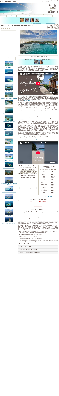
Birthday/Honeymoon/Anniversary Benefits (38, 203)
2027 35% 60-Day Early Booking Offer (38, 201)
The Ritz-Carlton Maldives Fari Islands (9, 192)
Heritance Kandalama (28, 100)
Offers (48, 15)
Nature (39, 15)
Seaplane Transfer (25, 177)
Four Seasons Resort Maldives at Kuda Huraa (8, 98)
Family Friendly (24, 169)
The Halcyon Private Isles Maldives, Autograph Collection (8, 184)
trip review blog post (40, 139)
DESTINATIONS (45, 1)
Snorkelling (32, 177)
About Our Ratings (48, 196)
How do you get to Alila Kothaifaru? (38, 246)
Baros (9, 82)
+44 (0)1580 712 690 (50, 23)
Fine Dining (22, 171)
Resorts (21, 15)
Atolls (30, 15)
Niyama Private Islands (8, 160)
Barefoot (27, 165)
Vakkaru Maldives (8, 207)
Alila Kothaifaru (8, 67)
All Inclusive (21, 165)
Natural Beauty (26, 173)
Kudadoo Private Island (8, 129)
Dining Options (23, 167)
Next (53, 42)
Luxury (20, 173)
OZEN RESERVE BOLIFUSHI (8, 168)
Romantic (23, 175)
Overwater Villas (33, 173)
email (34, 23)
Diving (28, 167)
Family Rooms (32, 169)
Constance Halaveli (8, 90)
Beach (31, 165)
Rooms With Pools (31, 175)
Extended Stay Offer (38, 206)
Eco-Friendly (33, 167)
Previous (22, 42)
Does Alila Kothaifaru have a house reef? (38, 249)
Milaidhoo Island (9, 144)
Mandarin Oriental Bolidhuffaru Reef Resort (9, 137)
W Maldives (9, 215)
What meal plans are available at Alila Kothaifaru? (38, 252)
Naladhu (8, 152)
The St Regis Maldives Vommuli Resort (9, 199)
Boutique (35, 165)
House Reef (28, 171)
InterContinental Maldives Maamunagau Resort (8, 113)
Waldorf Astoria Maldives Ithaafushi (8, 223)
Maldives (11, 15)
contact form (38, 23)
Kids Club (34, 171)
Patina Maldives (9, 175)
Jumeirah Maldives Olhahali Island (8, 121)
